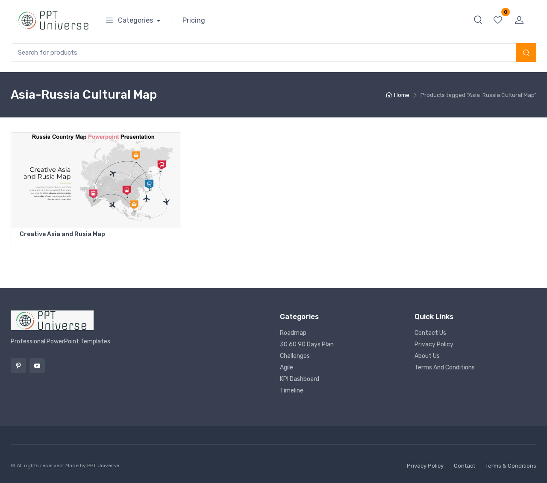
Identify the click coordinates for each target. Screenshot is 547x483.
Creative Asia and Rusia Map (62, 234)
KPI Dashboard (299, 379)
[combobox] (273, 52)
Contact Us (430, 333)
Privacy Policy (434, 344)
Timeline (291, 390)
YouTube (37, 365)
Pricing (193, 20)
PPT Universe (103, 465)
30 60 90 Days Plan (307, 344)
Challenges (295, 356)
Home (401, 95)
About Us (427, 356)
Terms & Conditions (510, 466)
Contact (464, 466)
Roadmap (293, 333)
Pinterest (18, 365)
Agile (286, 367)
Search (526, 53)
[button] (478, 19)
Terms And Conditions (445, 367)
